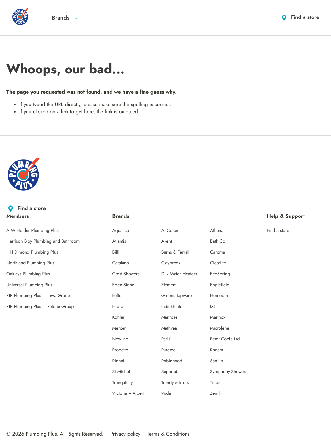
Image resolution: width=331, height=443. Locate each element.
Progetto (120, 350)
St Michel (121, 372)
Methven (169, 328)
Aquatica (120, 230)
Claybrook (171, 263)
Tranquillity (122, 383)
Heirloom (219, 296)
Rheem (216, 350)
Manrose (169, 317)
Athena (216, 230)
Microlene (219, 328)
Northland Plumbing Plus (30, 263)
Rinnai (118, 361)
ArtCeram (170, 230)
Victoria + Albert (128, 393)
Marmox (217, 317)
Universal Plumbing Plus (29, 285)
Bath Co (217, 241)
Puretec (168, 350)
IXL (213, 307)
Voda (166, 393)
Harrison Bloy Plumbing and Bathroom (43, 241)
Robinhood (171, 361)
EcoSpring (220, 274)
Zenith (216, 393)
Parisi (166, 339)
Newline (120, 339)
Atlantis (119, 241)
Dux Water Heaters (179, 274)
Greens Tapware (176, 296)
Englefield (220, 285)
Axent (166, 241)
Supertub (170, 372)
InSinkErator (172, 307)
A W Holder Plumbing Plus (32, 230)
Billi (116, 252)
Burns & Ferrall (175, 252)
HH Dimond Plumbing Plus (32, 252)
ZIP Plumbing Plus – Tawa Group (38, 296)
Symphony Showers (228, 372)
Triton (215, 383)
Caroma (217, 252)
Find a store (305, 17)
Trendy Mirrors (175, 383)
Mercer (119, 328)
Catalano (120, 263)
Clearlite (218, 263)
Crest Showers (126, 274)
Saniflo (216, 361)
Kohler (118, 317)
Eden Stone (123, 285)
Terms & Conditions (168, 434)
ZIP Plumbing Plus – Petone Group (40, 307)
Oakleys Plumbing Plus (28, 274)
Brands (60, 18)
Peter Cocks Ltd (225, 339)
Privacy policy (125, 434)
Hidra (117, 307)
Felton (118, 296)
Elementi (169, 285)
